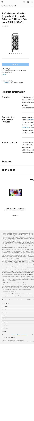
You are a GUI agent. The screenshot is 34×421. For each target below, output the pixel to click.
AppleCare (25, 127)
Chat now (7, 82)
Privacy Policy (5, 342)
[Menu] (32, 2)
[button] (24, 2)
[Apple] (2, 299)
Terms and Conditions (10, 239)
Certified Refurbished (8, 6)
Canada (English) (6, 337)
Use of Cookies (13, 342)
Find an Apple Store (15, 334)
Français (13, 337)
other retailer (24, 334)
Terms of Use (21, 342)
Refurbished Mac (9, 299)
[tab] (9, 53)
